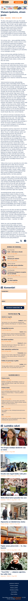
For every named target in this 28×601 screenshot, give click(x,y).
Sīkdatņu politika (14, 587)
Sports (2, 451)
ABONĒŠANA (18, 2)
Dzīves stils (3, 576)
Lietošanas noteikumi (14, 583)
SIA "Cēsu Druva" (17, 597)
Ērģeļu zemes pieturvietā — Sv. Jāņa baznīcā (13, 547)
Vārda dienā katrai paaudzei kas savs (14, 498)
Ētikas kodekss (14, 594)
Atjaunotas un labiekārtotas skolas (13, 522)
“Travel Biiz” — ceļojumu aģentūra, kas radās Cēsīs (13, 573)
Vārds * (4, 301)
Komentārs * (5, 291)
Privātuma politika (14, 585)
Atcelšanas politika (14, 590)
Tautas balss (13, 314)
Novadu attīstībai (5, 524)
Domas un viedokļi (14, 247)
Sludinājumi (13, 375)
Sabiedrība (8, 18)
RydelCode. (18, 599)
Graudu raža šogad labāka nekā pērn (14, 474)
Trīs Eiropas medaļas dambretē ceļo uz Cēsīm (13, 448)
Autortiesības (14, 592)
